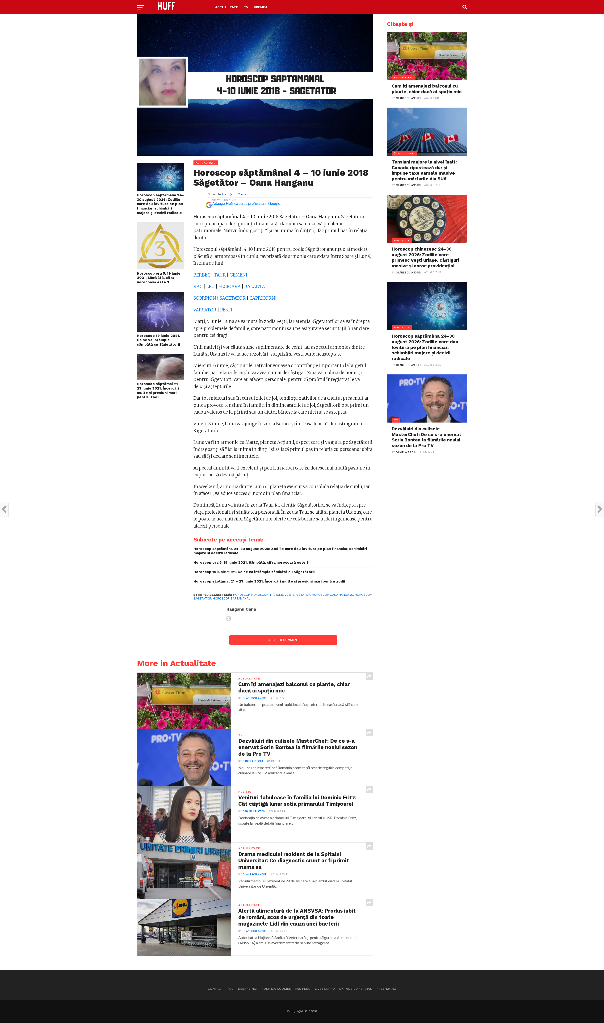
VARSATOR (204, 310)
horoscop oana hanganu (332, 594)
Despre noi (247, 988)
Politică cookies (276, 988)
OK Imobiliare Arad (355, 988)
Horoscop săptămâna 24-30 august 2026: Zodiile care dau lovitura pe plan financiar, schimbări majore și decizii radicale (160, 204)
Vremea (260, 7)
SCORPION (204, 298)
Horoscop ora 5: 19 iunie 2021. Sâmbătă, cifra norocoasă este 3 (158, 277)
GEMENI (238, 275)
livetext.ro (325, 988)
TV (246, 7)
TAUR (220, 275)
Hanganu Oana (234, 194)
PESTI (226, 310)
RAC (197, 286)
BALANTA (254, 286)
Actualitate (226, 7)
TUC (230, 988)
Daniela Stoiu (253, 761)
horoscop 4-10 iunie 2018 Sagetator (280, 594)
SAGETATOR (233, 298)
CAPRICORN (262, 298)
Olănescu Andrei (255, 698)
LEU (210, 286)
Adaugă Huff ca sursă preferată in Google (246, 203)
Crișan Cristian (254, 811)
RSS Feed (302, 988)
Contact (215, 988)
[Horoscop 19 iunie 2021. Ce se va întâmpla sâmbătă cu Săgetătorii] (160, 330)
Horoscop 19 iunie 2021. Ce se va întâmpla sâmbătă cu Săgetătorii (158, 340)
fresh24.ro (386, 988)
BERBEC (201, 275)
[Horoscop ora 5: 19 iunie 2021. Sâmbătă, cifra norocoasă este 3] (160, 268)
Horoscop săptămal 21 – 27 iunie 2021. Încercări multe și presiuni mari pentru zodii (159, 390)
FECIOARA (229, 286)
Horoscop (241, 594)
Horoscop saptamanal (231, 598)
